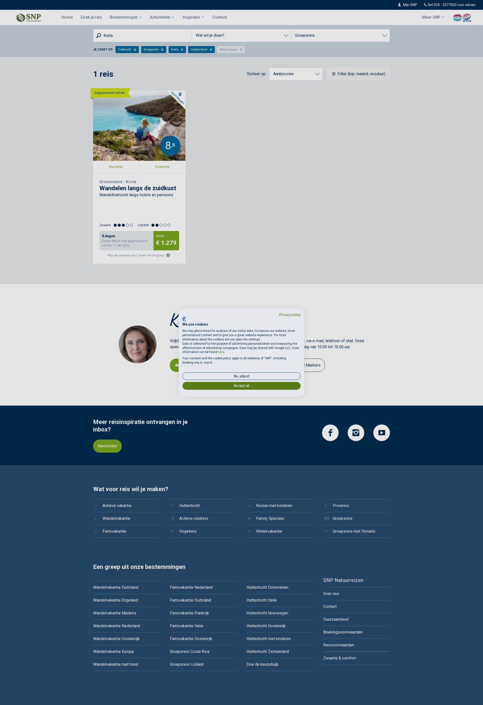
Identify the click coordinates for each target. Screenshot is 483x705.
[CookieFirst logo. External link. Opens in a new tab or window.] (184, 319)
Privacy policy (290, 315)
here (221, 352)
